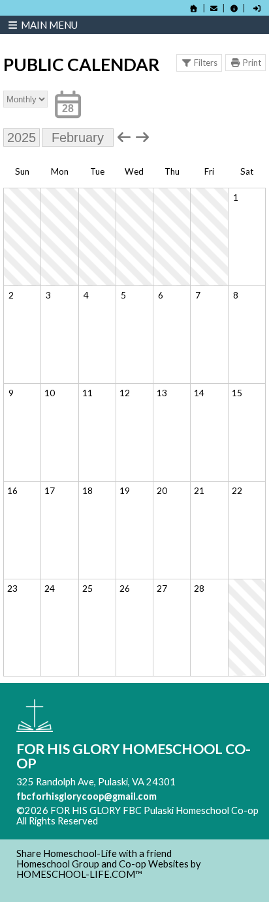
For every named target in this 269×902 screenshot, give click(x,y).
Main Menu (48, 25)
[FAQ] (233, 8)
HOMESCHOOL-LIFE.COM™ (79, 874)
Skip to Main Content (155, 820)
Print (252, 62)
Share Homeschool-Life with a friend (94, 853)
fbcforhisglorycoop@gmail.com (86, 796)
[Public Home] (193, 8)
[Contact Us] (214, 8)
